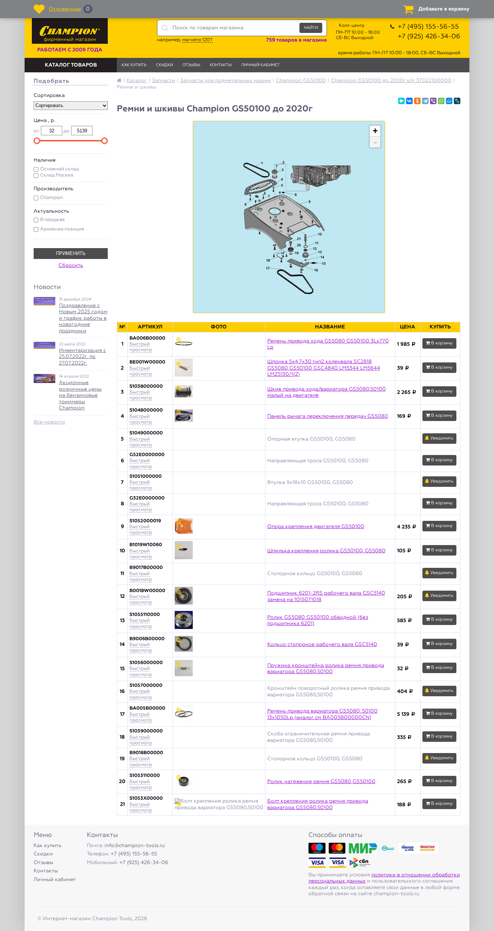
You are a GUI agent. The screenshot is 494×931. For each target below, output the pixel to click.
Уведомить (441, 438)
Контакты (221, 65)
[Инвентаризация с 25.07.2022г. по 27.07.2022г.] (44, 345)
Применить (71, 253)
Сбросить (71, 265)
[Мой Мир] (449, 101)
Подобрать (51, 81)
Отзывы (191, 65)
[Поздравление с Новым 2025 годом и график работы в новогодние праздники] (44, 301)
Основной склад (59, 169)
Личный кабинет (260, 65)
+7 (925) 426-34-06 (429, 36)
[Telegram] (425, 101)
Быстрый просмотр (140, 347)
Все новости (49, 422)
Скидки (164, 65)
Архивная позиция (62, 229)
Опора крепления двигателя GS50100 (315, 526)
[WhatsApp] (441, 101)
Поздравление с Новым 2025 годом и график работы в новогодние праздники (83, 318)
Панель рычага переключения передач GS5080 (327, 416)
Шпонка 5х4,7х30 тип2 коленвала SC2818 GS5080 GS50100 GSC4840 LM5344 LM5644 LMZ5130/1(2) (323, 368)
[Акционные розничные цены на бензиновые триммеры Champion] (44, 378)
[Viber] (433, 101)
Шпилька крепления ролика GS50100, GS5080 (326, 550)
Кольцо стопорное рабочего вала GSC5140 (322, 644)
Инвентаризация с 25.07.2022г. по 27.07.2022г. (82, 357)
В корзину (441, 343)
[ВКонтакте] (409, 101)
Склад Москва (56, 175)
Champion (51, 197)
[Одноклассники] (417, 101)
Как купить (134, 65)
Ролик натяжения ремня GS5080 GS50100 (321, 781)
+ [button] (375, 130)
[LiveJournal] (457, 101)
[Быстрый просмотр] (219, 344)
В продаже (52, 219)
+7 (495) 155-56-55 (428, 27)
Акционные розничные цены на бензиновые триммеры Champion (80, 395)
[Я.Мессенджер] (401, 101)
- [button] (375, 142)
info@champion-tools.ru (135, 845)
